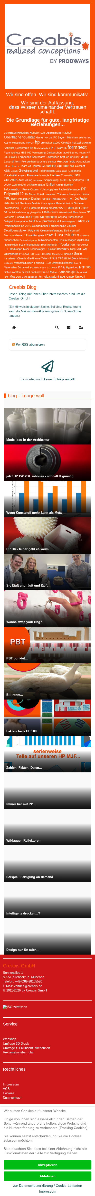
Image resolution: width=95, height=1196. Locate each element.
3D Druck (52, 267)
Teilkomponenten (48, 240)
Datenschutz (12, 1098)
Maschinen (79, 212)
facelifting (68, 152)
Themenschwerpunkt (69, 194)
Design (36, 198)
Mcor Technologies (34, 249)
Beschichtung (48, 244)
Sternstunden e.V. (14, 235)
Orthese (79, 203)
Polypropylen (48, 189)
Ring (73, 249)
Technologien (47, 170)
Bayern (22, 175)
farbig (72, 161)
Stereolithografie (36, 184)
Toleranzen (52, 156)
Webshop (9, 1039)
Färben (55, 175)
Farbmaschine (57, 225)
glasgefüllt (35, 212)
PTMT (70, 198)
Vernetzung (39, 152)
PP (83, 189)
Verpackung (51, 180)
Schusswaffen (12, 272)
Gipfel (67, 258)
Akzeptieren (47, 1165)
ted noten (80, 152)
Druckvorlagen (67, 240)
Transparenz (58, 198)
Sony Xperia (48, 203)
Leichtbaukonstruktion (16, 132)
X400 (62, 180)
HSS (23, 152)
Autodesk (81, 272)
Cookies (8, 1093)
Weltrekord (65, 212)
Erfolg (61, 267)
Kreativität (10, 175)
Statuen (64, 156)
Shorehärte (38, 156)
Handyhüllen (22, 216)
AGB (6, 1089)
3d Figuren (34, 165)
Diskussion (61, 171)
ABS (7, 170)
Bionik (14, 171)
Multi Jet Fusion (77, 208)
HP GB (48, 137)
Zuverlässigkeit (35, 235)
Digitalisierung (53, 132)
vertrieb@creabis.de (28, 986)
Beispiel (8, 221)
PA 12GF (24, 253)
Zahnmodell (19, 184)
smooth (53, 207)
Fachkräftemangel (69, 189)
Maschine (57, 254)
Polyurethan (28, 161)
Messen (15, 276)
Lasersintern (67, 234)
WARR (62, 207)
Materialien (10, 267)
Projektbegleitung (14, 225)
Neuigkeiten (11, 244)
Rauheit (66, 132)
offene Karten (11, 166)
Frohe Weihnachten (44, 217)
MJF (79, 249)
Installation (10, 258)
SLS (54, 258)
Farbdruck (83, 221)
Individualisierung (19, 212)
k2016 (45, 212)
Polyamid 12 (14, 194)
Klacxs (40, 137)
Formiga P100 (42, 262)
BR (6, 212)
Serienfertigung (28, 240)
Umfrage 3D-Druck (16, 1043)
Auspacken (83, 161)
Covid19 (66, 142)
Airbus (59, 184)
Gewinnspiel (28, 170)
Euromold (23, 267)
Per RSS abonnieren (30, 344)
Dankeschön (54, 152)
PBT (53, 147)
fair (72, 165)
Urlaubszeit (11, 203)
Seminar (86, 142)
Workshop (85, 137)
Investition (50, 194)
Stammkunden (38, 267)
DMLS (69, 203)
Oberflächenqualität (19, 137)
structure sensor (46, 161)
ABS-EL (49, 235)
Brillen (50, 184)
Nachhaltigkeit (42, 148)
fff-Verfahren (66, 244)
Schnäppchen (30, 276)
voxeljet (71, 225)
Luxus (85, 194)
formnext (77, 147)
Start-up (61, 147)
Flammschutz (12, 152)
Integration (24, 198)
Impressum (11, 1084)
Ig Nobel (46, 253)
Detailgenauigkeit (15, 230)
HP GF (30, 142)
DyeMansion (11, 207)
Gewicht (80, 165)
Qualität (51, 249)
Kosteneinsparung (14, 142)
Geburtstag (49, 166)
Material (60, 203)
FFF (6, 249)
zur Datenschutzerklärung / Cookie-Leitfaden (47, 1185)
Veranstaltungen (23, 262)
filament (68, 184)
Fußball (76, 142)
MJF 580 (85, 267)
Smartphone (21, 221)
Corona (62, 216)
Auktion (62, 161)
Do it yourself (72, 230)
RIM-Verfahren (75, 180)
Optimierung (11, 253)
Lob (42, 132)
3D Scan (35, 254)
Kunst (40, 194)
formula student (48, 276)
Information (12, 189)
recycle (46, 198)
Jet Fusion (81, 198)
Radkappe (16, 249)
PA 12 (32, 221)
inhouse (68, 253)
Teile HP (46, 258)
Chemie (21, 258)
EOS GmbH (67, 276)
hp (37, 142)
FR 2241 (25, 207)
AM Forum (30, 194)
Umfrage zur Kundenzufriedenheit (26, 1048)
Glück (54, 212)
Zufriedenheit (75, 216)
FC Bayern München (65, 137)
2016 (28, 225)
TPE (60, 258)
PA (31, 148)
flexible (36, 203)
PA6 (6, 276)
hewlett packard (31, 272)
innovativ (63, 249)
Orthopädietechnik (62, 262)
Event (77, 263)
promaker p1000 (50, 142)
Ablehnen (47, 1176)
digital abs (83, 240)
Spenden (63, 166)
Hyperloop (72, 267)
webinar (84, 235)
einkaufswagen (66, 221)
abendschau (11, 240)
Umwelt (80, 276)
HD (29, 152)
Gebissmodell (40, 225)
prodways (49, 221)
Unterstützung (39, 207)
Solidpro (8, 263)
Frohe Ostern (30, 189)
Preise (45, 272)
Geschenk (74, 170)
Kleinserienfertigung (51, 230)
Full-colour (82, 244)
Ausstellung (25, 180)
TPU (7, 198)
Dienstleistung (80, 258)
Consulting (67, 175)
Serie (78, 254)
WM (85, 249)
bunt (38, 221)
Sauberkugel (67, 272)
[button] (57, 327)
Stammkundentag (29, 244)
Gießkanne (33, 258)
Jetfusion (38, 180)
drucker (74, 156)
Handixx (34, 132)
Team (23, 165)
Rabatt (53, 272)
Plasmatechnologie (38, 175)
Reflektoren (22, 147)
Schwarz (9, 147)
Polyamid (33, 230)
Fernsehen (24, 156)
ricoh (14, 198)
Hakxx (13, 156)
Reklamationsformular (18, 1052)
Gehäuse (25, 203)
